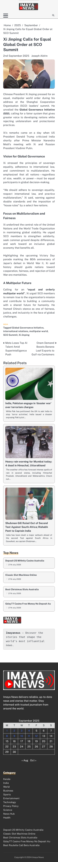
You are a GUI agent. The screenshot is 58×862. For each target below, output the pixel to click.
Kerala (6, 779)
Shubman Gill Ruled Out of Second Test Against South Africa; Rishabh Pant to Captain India (26, 527)
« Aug (25, 760)
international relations (15, 331)
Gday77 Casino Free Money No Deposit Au (28, 604)
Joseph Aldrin (39, 55)
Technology (9, 802)
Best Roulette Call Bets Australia (21, 845)
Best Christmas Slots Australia (22, 589)
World (6, 786)
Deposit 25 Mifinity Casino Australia (24, 561)
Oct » (33, 760)
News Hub (9, 813)
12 (36, 736)
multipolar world (38, 331)
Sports (7, 794)
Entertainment (11, 798)
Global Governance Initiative (28, 327)
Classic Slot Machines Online (21, 575)
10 (21, 736)
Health (6, 817)
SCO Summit (10, 334)
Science (7, 810)
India (5, 324)
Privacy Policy (11, 806)
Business (8, 790)
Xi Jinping (24, 334)
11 (29, 736)
